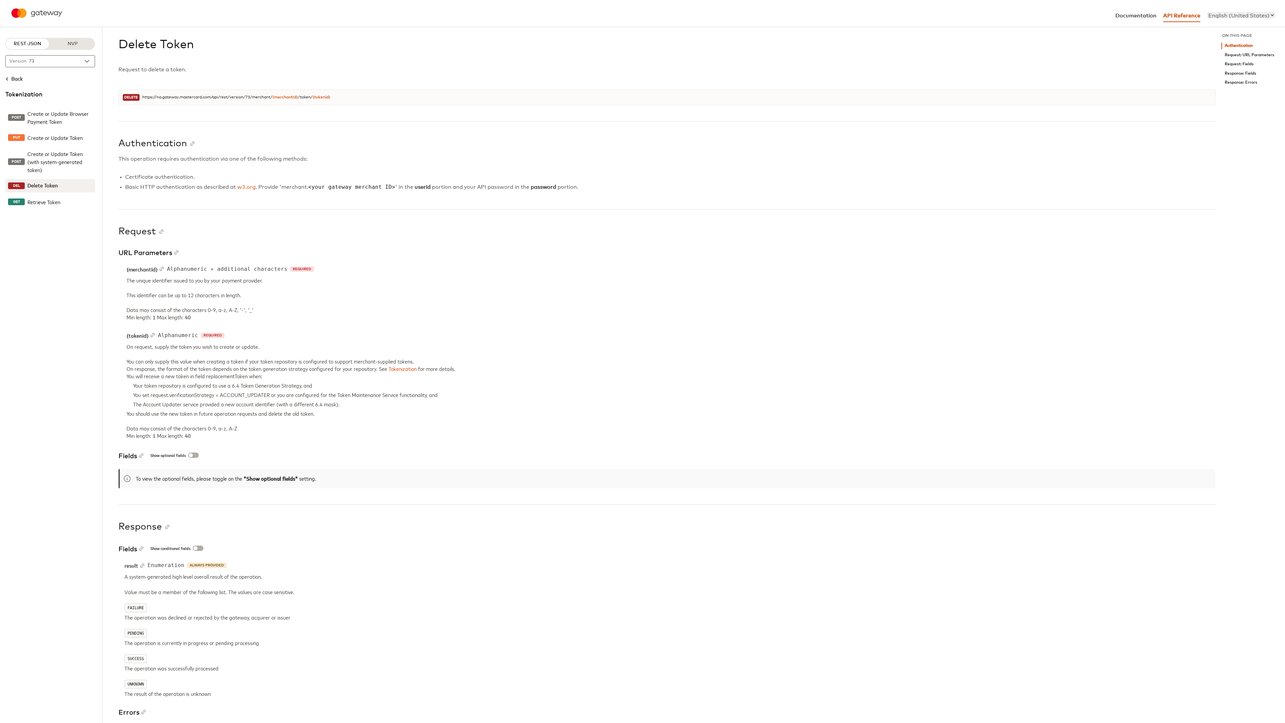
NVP (73, 44)
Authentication (1239, 46)
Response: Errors (1241, 82)
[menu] (1241, 15)
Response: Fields (1240, 73)
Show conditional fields (170, 549)
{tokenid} (321, 97)
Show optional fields (168, 456)
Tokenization (403, 368)
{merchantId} (285, 97)
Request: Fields (1239, 64)
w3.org (246, 187)
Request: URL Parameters (1249, 55)
